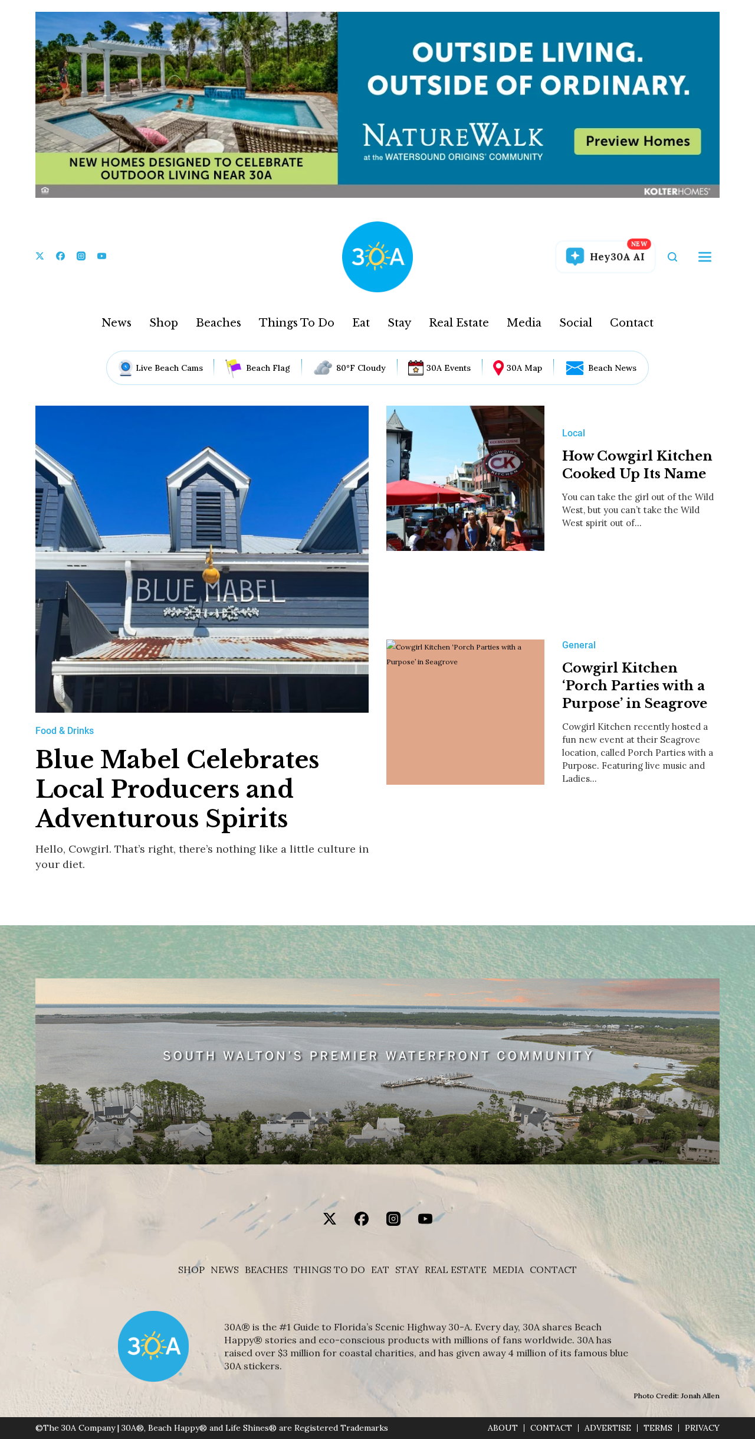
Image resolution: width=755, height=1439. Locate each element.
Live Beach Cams (169, 368)
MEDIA (508, 1269)
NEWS (225, 1269)
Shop (163, 322)
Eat (361, 322)
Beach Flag (268, 368)
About (503, 1428)
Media (524, 322)
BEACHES (266, 1269)
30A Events (448, 368)
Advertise (608, 1428)
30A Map (524, 368)
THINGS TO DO (329, 1269)
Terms (658, 1428)
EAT (380, 1269)
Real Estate (459, 322)
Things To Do (296, 322)
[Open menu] (705, 257)
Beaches (218, 322)
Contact (632, 322)
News (116, 322)
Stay (399, 322)
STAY (407, 1269)
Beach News (612, 368)
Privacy (702, 1428)
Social (575, 322)
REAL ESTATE (456, 1269)
